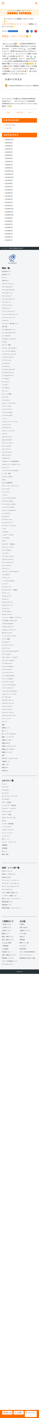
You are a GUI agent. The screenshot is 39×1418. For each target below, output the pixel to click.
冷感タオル (6, 781)
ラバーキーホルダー (9, 674)
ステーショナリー (8, 823)
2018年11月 (9, 209)
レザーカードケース (9, 712)
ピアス (4, 545)
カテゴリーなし (10, 124)
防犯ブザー (6, 778)
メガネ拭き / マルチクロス (11, 627)
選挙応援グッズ (7, 918)
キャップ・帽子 (7, 343)
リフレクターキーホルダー (11, 699)
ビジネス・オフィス (9, 842)
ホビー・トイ (6, 851)
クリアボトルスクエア (9, 368)
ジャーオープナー (8, 409)
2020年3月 (9, 160)
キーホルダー (6, 810)
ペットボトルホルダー (9, 586)
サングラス (6, 397)
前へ (8, 112)
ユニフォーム (6, 655)
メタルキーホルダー (9, 630)
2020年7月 (9, 148)
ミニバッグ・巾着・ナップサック (13, 624)
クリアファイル (7, 359)
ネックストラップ (8, 526)
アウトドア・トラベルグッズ (12, 896)
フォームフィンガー (9, 561)
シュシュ (5, 419)
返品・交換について (9, 954)
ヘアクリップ (6, 583)
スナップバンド (7, 450)
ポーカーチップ (7, 592)
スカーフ (5, 435)
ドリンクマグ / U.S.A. (9, 510)
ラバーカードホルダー (9, 668)
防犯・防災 (6, 867)
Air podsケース (7, 268)
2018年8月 (9, 218)
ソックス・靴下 (7, 476)
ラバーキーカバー (8, 671)
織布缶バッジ (6, 737)
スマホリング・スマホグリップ (12, 466)
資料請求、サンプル (9, 973)
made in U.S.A (7, 890)
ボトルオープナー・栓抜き (11, 595)
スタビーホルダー (8, 441)
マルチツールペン (8, 620)
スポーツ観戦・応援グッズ (11, 906)
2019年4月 (9, 194)
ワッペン (5, 731)
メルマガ (8, 128)
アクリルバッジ (7, 299)
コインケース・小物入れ (10, 817)
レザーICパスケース (9, 709)
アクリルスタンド (8, 293)
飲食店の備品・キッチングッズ (12, 922)
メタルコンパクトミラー (10, 636)
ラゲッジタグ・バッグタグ (11, 665)
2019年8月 (9, 182)
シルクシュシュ (7, 425)
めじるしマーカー (8, 639)
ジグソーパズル (7, 406)
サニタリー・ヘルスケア (10, 820)
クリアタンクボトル (9, 356)
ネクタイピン (6, 520)
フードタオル (6, 579)
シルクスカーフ (7, 428)
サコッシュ (6, 390)
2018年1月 (9, 236)
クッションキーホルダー (10, 349)
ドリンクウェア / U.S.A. (10, 501)
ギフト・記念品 (7, 813)
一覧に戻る (19, 112)
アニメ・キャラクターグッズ (12, 900)
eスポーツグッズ (7, 884)
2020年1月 (9, 166)
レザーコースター (8, 718)
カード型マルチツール (9, 327)
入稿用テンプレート (26, 945)
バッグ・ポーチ (7, 839)
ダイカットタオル (8, 479)
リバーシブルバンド (9, 696)
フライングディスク (9, 567)
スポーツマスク (7, 457)
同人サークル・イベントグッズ (12, 912)
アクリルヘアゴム (8, 302)
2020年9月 (9, 142)
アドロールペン (7, 305)
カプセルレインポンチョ (10, 337)
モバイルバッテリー (9, 652)
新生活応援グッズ (8, 915)
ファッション (6, 848)
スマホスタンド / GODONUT (12, 463)
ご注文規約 (6, 963)
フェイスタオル (7, 554)
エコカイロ (6, 318)
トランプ (5, 498)
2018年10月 (9, 212)
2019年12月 (9, 169)
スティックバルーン (9, 444)
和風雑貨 (5, 857)
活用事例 (23, 954)
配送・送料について (9, 951)
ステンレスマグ (7, 447)
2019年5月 (9, 191)
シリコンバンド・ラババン (11, 422)
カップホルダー (7, 334)
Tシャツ (4, 274)
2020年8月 (9, 145)
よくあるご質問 (7, 957)
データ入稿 (23, 948)
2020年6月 (9, 151)
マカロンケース (7, 602)
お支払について (7, 945)
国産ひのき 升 (6, 753)
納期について (6, 948)
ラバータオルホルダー (9, 683)
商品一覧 (8, 1413)
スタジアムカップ (8, 438)
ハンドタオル (6, 542)
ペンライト (6, 589)
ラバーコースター (8, 677)
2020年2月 (9, 163)
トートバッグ (6, 494)
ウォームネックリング (9, 315)
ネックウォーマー (8, 523)
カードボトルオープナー (10, 331)
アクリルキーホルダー (9, 286)
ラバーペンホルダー (9, 687)
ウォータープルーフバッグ (11, 312)
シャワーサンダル (8, 416)
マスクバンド (6, 614)
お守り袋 (5, 324)
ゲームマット (6, 381)
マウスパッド (6, 598)
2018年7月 (9, 221)
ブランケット (6, 573)
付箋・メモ (6, 775)
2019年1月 (9, 203)
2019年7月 (9, 185)
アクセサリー (6, 801)
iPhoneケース (6, 271)
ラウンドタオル (7, 661)
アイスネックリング (9, 280)
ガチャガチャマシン (9, 982)
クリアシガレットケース (10, 353)
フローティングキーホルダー (12, 576)
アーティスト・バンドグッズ (12, 893)
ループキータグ (7, 706)
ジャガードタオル (8, 412)
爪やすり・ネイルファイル (11, 769)
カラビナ (5, 340)
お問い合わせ (24, 941)
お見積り (19, 1413)
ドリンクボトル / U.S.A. (10, 507)
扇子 (3, 765)
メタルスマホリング (9, 633)
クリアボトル (6, 365)
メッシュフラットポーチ (10, 642)
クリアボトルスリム (9, 372)
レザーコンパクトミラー (10, 724)
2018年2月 (9, 233)
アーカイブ (23, 960)
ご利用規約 (6, 960)
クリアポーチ (6, 362)
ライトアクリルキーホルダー (12, 658)
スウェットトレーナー (9, 431)
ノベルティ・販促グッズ (10, 909)
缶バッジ (5, 740)
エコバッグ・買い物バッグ (11, 321)
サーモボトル (6, 387)
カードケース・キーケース (11, 807)
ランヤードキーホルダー (10, 693)
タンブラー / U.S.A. (8, 504)
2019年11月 (9, 172)
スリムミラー (6, 469)
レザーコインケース (9, 721)
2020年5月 (9, 154)
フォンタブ (6, 557)
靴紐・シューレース (9, 746)
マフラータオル (7, 617)
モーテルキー (6, 649)
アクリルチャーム (8, 290)
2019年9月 (9, 178)
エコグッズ (6, 804)
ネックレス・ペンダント (10, 529)
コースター (6, 384)
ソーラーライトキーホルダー (12, 472)
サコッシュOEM (7, 394)
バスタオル (6, 535)
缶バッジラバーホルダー (10, 743)
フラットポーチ (7, 570)
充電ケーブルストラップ (10, 756)
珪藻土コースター (8, 750)
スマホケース (6, 460)
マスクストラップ (8, 611)
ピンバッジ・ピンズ (9, 551)
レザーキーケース (8, 715)
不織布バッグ (6, 772)
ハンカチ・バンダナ (9, 539)
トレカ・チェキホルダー (10, 513)
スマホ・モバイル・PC (10, 829)
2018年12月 (9, 206)
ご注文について (7, 938)
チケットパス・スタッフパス (12, 488)
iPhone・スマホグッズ (9, 887)
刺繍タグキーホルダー (9, 759)
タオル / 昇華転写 (8, 485)
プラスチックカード (9, 564)
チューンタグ (6, 491)
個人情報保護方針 (12, 259)
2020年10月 (9, 139)
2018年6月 (9, 224)
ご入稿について (7, 941)
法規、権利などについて (10, 970)
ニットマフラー (7, 516)
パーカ (4, 532)
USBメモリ (6, 277)
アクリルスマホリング (9, 296)
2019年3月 (9, 197)
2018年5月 (9, 227)
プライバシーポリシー (27, 972)
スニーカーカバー (8, 453)
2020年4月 (9, 157)
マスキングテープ (8, 608)
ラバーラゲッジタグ (9, 690)
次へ (30, 112)
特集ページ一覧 (25, 957)
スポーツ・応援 (7, 826)
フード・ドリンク (8, 845)
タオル (4, 482)
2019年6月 (9, 188)
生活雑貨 (5, 861)
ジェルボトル (6, 400)
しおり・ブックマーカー (10, 403)
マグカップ (6, 605)
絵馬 (3, 734)
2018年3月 (9, 230)
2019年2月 (9, 200)
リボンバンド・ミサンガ (10, 702)
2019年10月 (9, 175)
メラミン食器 (6, 646)
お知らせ (23, 951)
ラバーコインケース (9, 680)
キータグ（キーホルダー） (11, 346)
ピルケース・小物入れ (9, 548)
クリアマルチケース (9, 375)
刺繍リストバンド (8, 762)
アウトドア (6, 798)
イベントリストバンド (9, 309)
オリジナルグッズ (8, 903)
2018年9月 (9, 215)
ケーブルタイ (6, 378)
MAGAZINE (23, 963)
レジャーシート (7, 728)
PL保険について (7, 967)
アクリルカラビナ (8, 283)
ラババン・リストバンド (10, 854)
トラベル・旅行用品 (9, 835)
